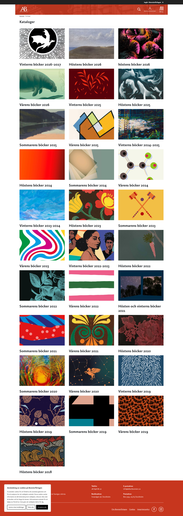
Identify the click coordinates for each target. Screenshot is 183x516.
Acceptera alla (42, 507)
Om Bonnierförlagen (119, 509)
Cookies (132, 509)
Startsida (21, 16)
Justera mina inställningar (16, 507)
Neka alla (31, 507)
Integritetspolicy (143, 509)
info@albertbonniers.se (132, 489)
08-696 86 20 (96, 489)
